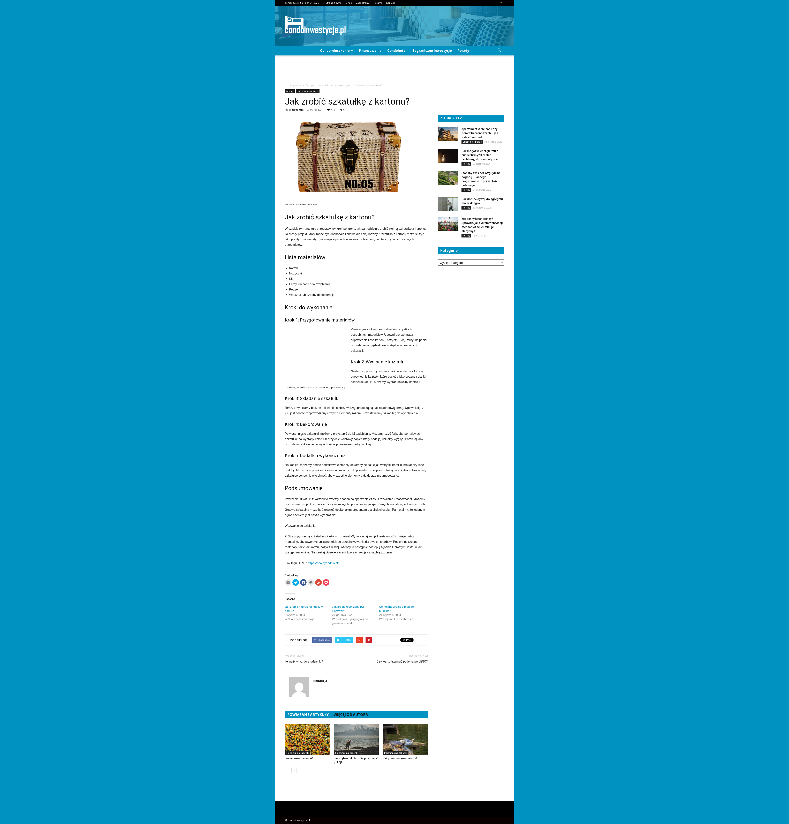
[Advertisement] (394, 69)
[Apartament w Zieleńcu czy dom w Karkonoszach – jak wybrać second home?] (448, 134)
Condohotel (397, 50)
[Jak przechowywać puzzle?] (405, 739)
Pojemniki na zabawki (307, 91)
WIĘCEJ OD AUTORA (351, 714)
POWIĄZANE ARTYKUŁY (308, 714)
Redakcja (298, 109)
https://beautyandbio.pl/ (323, 563)
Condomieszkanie (335, 50)
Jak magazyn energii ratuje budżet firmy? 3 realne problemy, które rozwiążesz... (481, 155)
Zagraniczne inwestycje (432, 50)
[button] (499, 50)
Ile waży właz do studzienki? (304, 661)
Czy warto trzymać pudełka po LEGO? (402, 661)
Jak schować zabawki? (299, 758)
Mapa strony (362, 2)
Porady (463, 50)
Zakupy (289, 91)
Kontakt (390, 2)
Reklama (377, 2)
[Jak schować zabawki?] (307, 739)
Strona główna (333, 2)
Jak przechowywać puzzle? (400, 758)
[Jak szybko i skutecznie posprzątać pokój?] (356, 739)
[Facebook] (501, 3)
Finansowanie (370, 50)
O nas (348, 2)
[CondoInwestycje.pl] (394, 26)
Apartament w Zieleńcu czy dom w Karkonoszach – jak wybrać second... (479, 133)
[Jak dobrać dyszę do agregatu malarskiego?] (448, 204)
